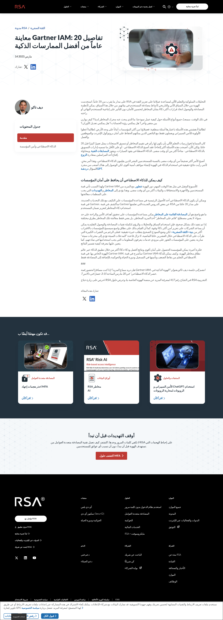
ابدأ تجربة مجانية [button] (192, 6)
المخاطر (108, 190)
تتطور (138, 186)
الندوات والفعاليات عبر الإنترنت (184, 520)
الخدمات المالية (132, 527)
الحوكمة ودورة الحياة (91, 520)
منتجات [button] (83, 7)
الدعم (83, 546)
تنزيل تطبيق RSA (25, 527)
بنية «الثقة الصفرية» (182, 232)
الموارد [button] (118, 7)
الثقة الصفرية (37, 28)
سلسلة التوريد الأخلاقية (100, 600)
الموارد (171, 498)
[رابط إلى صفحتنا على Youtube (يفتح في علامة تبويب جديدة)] (34, 558)
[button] (164, 6)
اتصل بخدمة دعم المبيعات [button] (142, 7)
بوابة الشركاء (131, 568)
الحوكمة (129, 520)
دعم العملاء (86, 561)
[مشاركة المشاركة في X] (26, 66)
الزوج (84, 154)
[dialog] (111, 611)
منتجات (83, 498)
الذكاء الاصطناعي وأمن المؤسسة (38, 146)
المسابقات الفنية (100, 151)
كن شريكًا (129, 561)
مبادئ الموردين (80, 600)
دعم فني (85, 554)
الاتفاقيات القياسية (61, 600)
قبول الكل (49, 615)
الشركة (171, 546)
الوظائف (173, 581)
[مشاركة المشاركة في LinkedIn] (33, 66)
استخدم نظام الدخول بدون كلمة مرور (143, 507)
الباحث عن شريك (133, 554)
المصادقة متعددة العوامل (137, 513)
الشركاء (128, 546)
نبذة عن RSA (175, 554)
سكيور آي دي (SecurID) (92, 513)
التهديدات (97, 190)
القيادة (172, 561)
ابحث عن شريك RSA (23, 547)
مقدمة (23, 137)
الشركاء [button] (101, 7)
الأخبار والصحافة (177, 568)
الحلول (127, 498)
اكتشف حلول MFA (110, 455)
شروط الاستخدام (21, 600)
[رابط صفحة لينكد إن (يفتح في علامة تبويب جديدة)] (25, 558)
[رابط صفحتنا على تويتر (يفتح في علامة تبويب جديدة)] (16, 558)
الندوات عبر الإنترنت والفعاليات (27, 540)
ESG (118, 600)
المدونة (172, 513)
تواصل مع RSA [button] (31, 519)
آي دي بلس (86, 507)
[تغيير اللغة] (169, 6)
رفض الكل (28, 615)
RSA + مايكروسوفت (135, 533)
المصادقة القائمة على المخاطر (170, 214)
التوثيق (172, 527)
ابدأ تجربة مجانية (21, 534)
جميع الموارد (175, 507)
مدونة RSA (21, 28)
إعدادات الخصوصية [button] (19, 617)
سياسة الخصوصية (41, 600)
